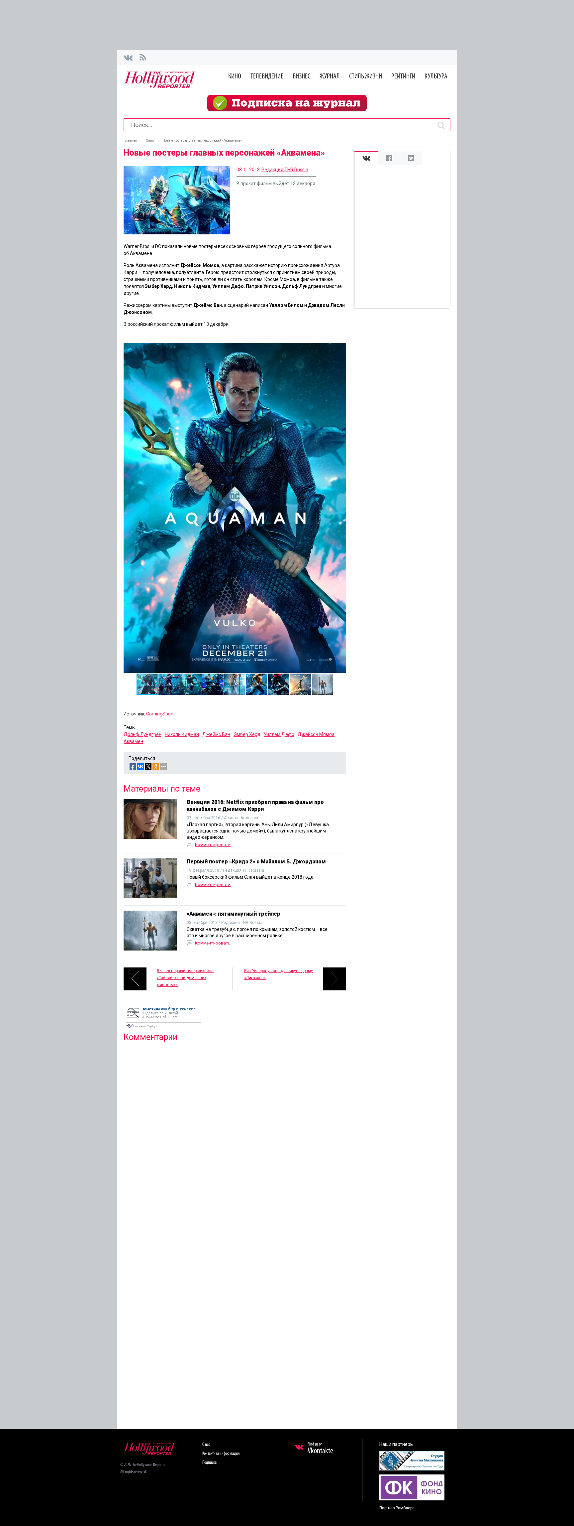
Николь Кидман (182, 734)
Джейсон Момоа (316, 734)
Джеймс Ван (216, 734)
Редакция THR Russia (284, 169)
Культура (436, 76)
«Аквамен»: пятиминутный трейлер (233, 914)
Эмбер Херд (247, 734)
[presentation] (366, 158)
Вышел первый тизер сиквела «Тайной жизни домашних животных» (185, 977)
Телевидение (266, 76)
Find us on (320, 1448)
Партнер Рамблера (397, 1508)
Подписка (209, 1462)
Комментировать (213, 844)
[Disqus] (235, 1132)
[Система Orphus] (163, 1028)
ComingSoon (159, 713)
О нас (206, 1444)
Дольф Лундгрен (142, 734)
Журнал (330, 76)
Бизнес (301, 76)
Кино (234, 76)
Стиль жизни (365, 76)
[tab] (366, 158)
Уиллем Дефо (279, 734)
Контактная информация (220, 1453)
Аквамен (133, 741)
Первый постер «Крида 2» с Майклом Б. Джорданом (256, 861)
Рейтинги (403, 76)
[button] (340, 348)
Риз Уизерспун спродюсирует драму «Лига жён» (278, 974)
